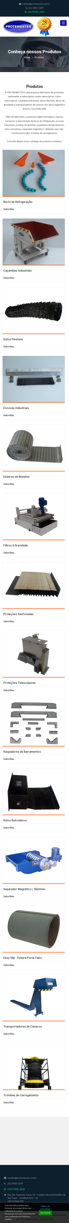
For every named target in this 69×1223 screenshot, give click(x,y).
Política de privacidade (45, 1207)
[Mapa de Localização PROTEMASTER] (34, 1142)
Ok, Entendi (45, 1213)
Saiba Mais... (9, 209)
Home (27, 57)
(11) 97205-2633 (36, 11)
